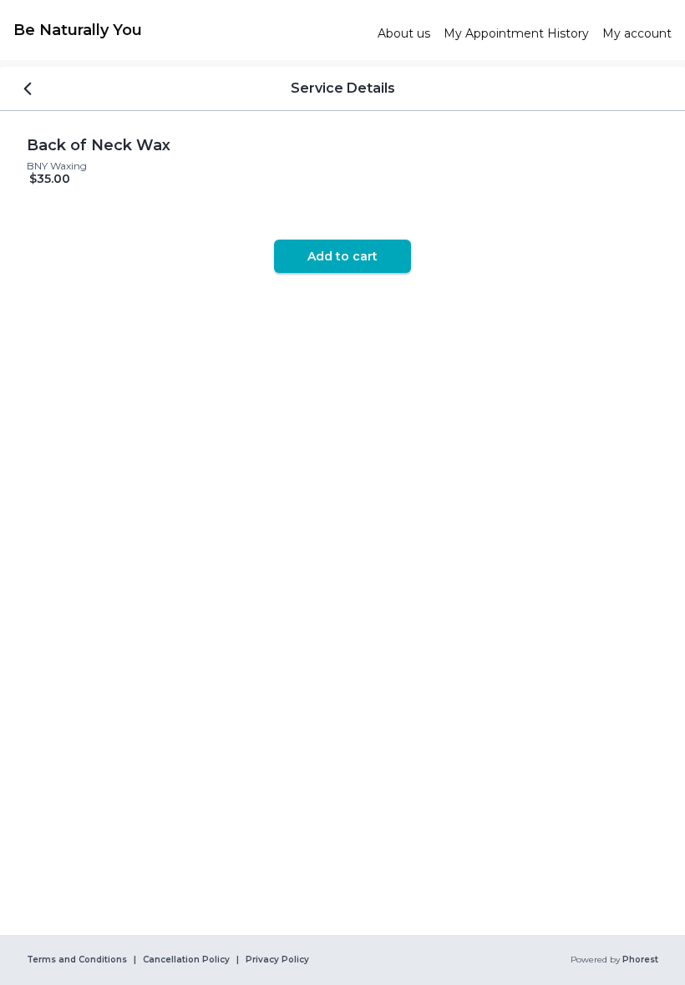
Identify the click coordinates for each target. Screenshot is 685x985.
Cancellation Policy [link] (186, 960)
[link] (188, 30)
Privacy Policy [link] (277, 960)
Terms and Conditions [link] (77, 960)
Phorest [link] (640, 960)
